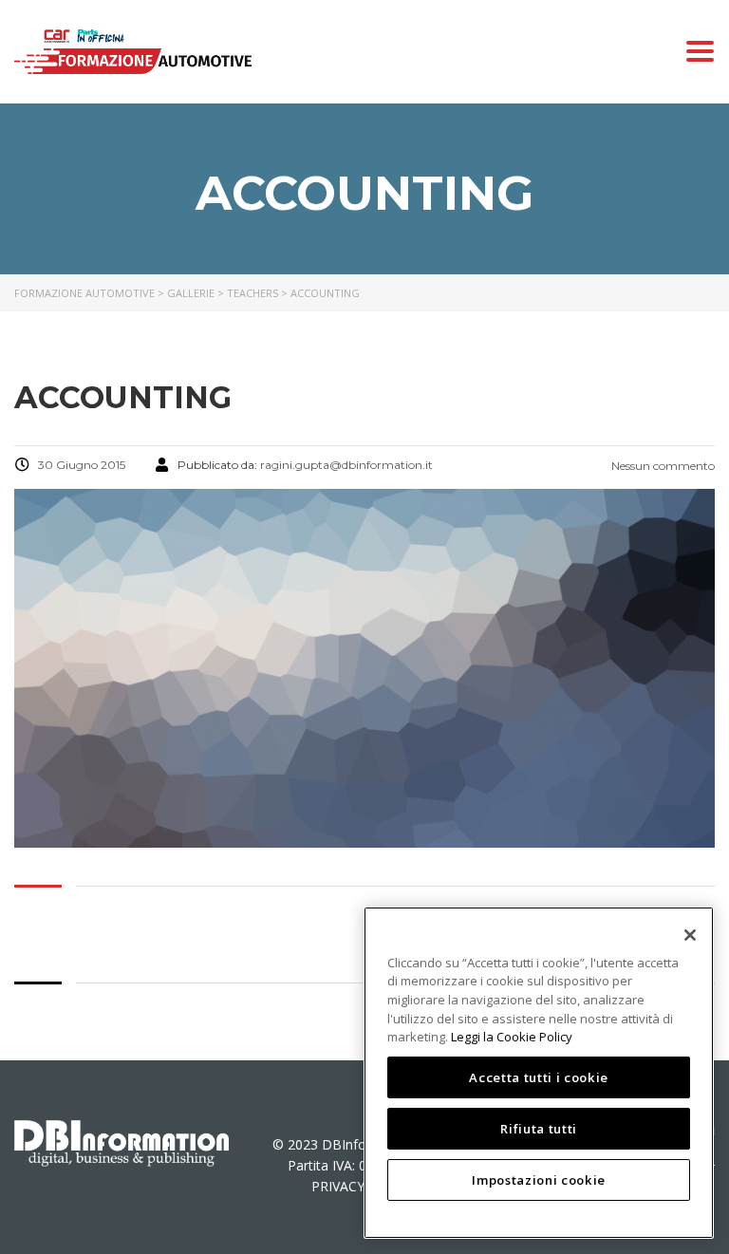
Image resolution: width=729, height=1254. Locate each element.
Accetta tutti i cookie (538, 1077)
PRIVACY (337, 1186)
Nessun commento (661, 466)
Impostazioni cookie (538, 1179)
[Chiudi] (690, 935)
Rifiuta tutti (538, 1128)
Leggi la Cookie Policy (511, 1036)
